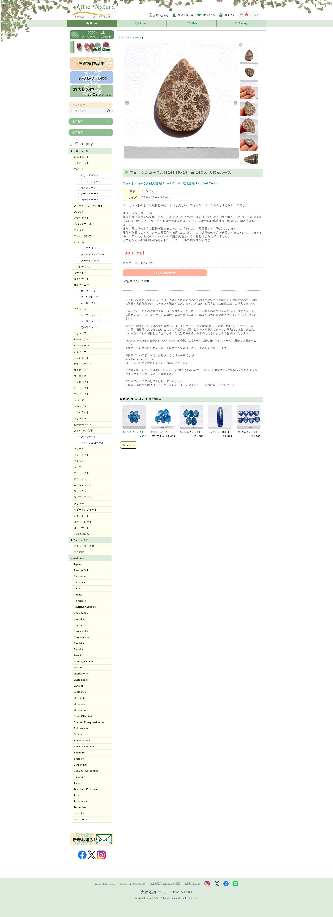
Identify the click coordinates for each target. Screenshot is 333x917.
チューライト (81, 388)
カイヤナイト (81, 278)
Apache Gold (81, 570)
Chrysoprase (81, 637)
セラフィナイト (83, 363)
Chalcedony (81, 612)
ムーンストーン (83, 485)
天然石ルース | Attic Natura (166, 892)
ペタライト (80, 461)
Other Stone (81, 819)
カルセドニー (81, 284)
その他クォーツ (89, 327)
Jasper (78, 667)
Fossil (77, 655)
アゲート (79, 169)
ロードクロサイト (84, 521)
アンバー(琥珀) (82, 236)
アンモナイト (88, 436)
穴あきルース (81, 157)
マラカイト (80, 479)
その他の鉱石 (81, 533)
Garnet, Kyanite (83, 661)
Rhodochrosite (82, 740)
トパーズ (79, 400)
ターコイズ (80, 375)
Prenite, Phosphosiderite (89, 722)
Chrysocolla (81, 631)
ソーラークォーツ (90, 321)
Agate (77, 564)
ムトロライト (88, 303)
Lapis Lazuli (81, 679)
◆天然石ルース (79, 151)
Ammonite (80, 600)
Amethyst (79, 582)
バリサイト (80, 418)
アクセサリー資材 (84, 546)
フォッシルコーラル (92, 442)
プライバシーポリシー (132, 883)
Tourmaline (80, 801)
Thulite (78, 783)
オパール (79, 242)
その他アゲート (89, 199)
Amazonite (80, 576)
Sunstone (79, 777)
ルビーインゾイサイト (86, 509)
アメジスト (80, 230)
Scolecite (79, 758)
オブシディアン (83, 266)
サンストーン (81, 345)
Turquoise (80, 807)
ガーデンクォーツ (90, 315)
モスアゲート (88, 187)
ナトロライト (81, 412)
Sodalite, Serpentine (86, 770)
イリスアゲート (89, 175)
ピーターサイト (83, 424)
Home (93, 23)
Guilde (192, 23)
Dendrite (79, 643)
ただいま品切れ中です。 (164, 273)
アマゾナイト (81, 217)
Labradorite (81, 673)
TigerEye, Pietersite (86, 789)
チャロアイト (81, 382)
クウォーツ (80, 309)
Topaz (77, 795)
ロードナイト (81, 527)
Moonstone (80, 710)
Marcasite (80, 704)
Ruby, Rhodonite (84, 746)
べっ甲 (77, 467)
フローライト (81, 454)
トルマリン (80, 406)
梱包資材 (79, 552)
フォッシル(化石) (84, 430)
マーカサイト (81, 473)
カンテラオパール (90, 248)
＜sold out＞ (77, 558)
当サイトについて (105, 883)
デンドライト (81, 394)
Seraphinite (81, 764)
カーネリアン (88, 290)
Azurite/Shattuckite (85, 606)
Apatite (78, 594)
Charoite (79, 625)
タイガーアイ (81, 369)
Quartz (78, 734)
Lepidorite (80, 691)
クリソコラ (80, 333)
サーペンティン (83, 339)
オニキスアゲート (90, 181)
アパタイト (80, 211)
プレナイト (80, 448)
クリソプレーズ (89, 296)
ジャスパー (80, 351)
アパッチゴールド (84, 224)
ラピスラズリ (81, 491)
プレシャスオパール (92, 254)
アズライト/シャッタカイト (89, 205)
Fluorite (78, 649)
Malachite (80, 698)
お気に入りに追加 (138, 281)
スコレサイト (81, 357)
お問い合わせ (192, 883)
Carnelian (80, 619)
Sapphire (79, 752)
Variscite (79, 813)
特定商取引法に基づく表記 (165, 883)
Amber (78, 588)
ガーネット (80, 272)
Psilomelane (81, 728)
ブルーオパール (89, 260)
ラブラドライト (83, 497)
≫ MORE (128, 445)
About (143, 23)
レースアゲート (89, 193)
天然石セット (81, 163)
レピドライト (81, 515)
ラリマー (79, 503)
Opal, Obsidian (83, 716)
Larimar (78, 685)
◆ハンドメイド (79, 540)
